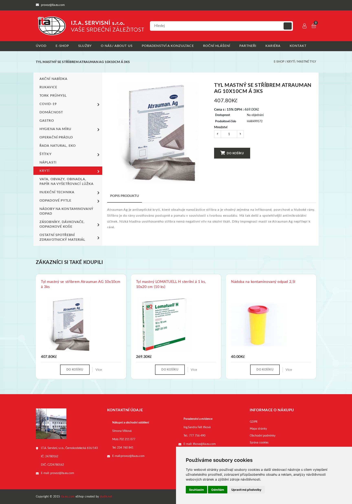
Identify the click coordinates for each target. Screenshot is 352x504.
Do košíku (235, 153)
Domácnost (51, 112)
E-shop (62, 45)
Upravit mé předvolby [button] (246, 489)
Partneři (247, 45)
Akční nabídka (54, 79)
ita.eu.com (68, 496)
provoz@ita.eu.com (62, 473)
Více (99, 369)
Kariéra (272, 45)
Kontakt (298, 45)
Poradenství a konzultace (168, 45)
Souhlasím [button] (196, 489)
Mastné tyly (306, 61)
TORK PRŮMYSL (53, 95)
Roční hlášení (216, 45)
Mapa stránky (258, 428)
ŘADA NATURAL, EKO (58, 145)
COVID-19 (48, 104)
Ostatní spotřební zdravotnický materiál (62, 237)
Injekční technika (57, 192)
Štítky (46, 154)
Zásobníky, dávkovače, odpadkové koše (62, 224)
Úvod (41, 45)
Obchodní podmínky (262, 435)
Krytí (291, 61)
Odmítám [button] (217, 489)
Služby (85, 45)
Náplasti (48, 162)
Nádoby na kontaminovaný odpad (66, 211)
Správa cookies (259, 442)
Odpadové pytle (55, 200)
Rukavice (48, 87)
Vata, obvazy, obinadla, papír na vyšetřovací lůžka (67, 181)
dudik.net (106, 496)
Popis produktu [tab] (124, 195)
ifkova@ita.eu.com (204, 444)
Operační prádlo (56, 137)
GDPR (253, 421)
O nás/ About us (117, 45)
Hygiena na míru (55, 129)
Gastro (47, 120)
